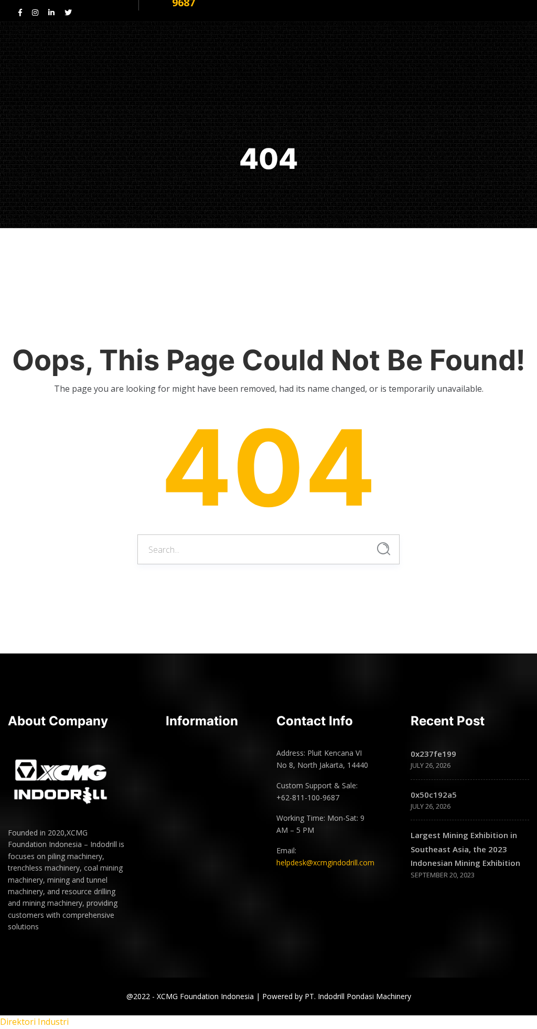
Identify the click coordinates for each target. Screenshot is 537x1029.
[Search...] (383, 548)
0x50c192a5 (434, 794)
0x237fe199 (433, 753)
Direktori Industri (34, 1021)
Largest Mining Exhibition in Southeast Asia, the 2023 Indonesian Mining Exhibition (465, 849)
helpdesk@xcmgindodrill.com (325, 862)
